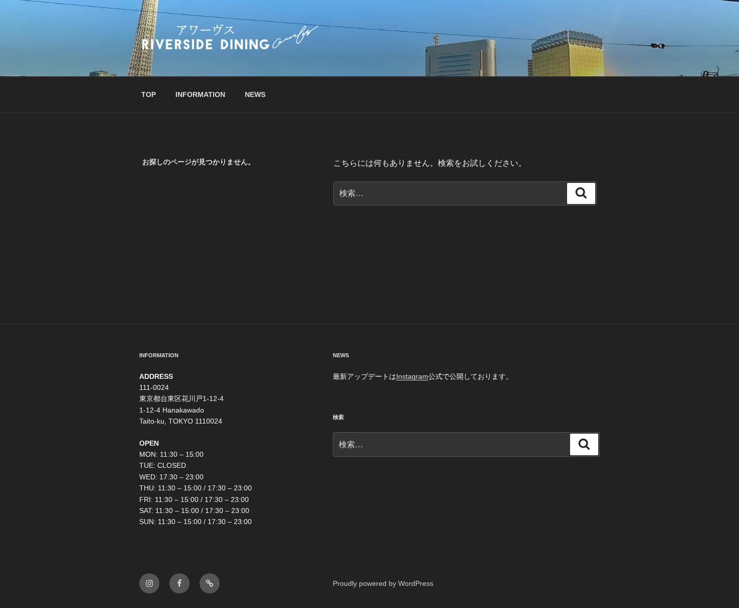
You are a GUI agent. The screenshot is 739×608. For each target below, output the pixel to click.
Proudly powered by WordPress (383, 583)
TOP (148, 94)
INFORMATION (200, 94)
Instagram (412, 376)
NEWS (255, 94)
